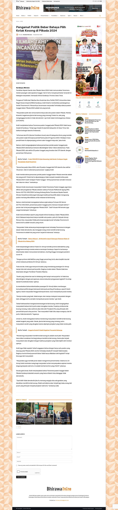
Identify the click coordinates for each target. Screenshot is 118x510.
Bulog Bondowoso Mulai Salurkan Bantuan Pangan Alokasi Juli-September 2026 (44, 420)
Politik (21, 21)
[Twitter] (97, 1)
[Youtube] (101, 1)
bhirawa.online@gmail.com (62, 500)
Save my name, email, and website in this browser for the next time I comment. (37, 465)
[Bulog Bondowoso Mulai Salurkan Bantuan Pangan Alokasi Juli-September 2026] (44, 413)
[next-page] (20, 427)
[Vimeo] (99, 1)
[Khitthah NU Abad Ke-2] (80, 150)
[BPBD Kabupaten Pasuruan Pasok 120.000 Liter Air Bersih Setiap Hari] (25, 413)
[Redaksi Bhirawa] (17, 35)
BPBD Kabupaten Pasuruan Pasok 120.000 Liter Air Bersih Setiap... (93, 121)
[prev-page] (17, 427)
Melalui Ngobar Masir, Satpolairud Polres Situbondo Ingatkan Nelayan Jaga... (93, 160)
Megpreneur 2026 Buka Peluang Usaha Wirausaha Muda (62, 421)
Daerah (25, 417)
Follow (89, 101)
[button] (100, 16)
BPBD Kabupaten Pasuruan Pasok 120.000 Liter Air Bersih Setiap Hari (25, 421)
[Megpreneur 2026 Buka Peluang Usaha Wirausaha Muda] (63, 413)
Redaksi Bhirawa (27, 34)
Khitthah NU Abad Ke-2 (91, 150)
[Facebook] (93, 1)
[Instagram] (95, 1)
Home (17, 21)
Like (80, 101)
